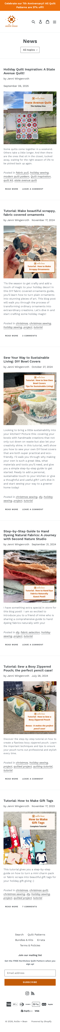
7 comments (29, 906)
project (28, 327)
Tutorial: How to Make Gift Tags (28, 801)
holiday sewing (39, 172)
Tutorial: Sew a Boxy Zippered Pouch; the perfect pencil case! (28, 668)
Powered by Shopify (41, 1021)
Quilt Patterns (36, 934)
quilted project (23, 766)
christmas (22, 323)
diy (40, 496)
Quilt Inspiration (41, 176)
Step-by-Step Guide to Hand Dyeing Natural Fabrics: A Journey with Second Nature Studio (30, 535)
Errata (41, 939)
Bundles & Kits (24, 939)
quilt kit (8, 180)
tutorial (38, 327)
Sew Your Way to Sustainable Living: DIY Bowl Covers (26, 359)
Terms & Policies (30, 945)
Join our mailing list (30, 955)
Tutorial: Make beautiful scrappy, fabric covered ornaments (30, 213)
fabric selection (30, 632)
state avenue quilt (25, 180)
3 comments (29, 336)
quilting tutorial (42, 766)
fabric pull (22, 172)
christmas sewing (40, 323)
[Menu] (54, 21)
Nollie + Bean (20, 1021)
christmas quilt (38, 890)
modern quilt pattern (16, 176)
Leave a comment (32, 189)
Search (19, 934)
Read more (11, 189)
